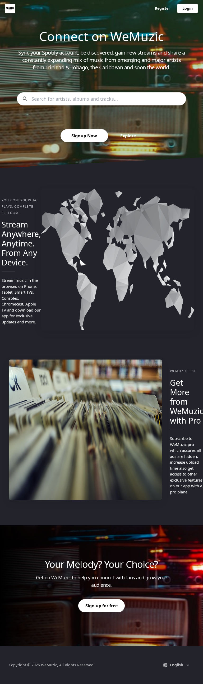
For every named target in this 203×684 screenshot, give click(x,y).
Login (187, 8)
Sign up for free (101, 606)
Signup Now (84, 136)
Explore (128, 136)
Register (162, 8)
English (176, 664)
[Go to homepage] (10, 8)
